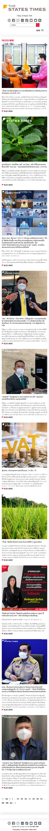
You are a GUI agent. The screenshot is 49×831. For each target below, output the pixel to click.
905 (3, 803)
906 (7, 803)
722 (22, 799)
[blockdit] (39, 20)
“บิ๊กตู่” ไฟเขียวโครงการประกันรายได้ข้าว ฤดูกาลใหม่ (22, 542)
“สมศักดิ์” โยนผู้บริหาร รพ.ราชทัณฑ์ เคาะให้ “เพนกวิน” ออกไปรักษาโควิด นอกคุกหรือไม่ (23, 398)
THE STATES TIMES (34, 826)
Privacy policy (16, 829)
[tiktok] (27, 20)
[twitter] (35, 20)
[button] (40, 30)
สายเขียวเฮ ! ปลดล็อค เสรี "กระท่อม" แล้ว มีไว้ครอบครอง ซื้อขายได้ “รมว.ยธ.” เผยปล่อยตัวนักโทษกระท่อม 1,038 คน (24, 165)
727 (41, 799)
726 (37, 799)
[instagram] (18, 20)
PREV (6, 799)
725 (33, 799)
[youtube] (32, 20)
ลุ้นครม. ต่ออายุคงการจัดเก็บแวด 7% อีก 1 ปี (19, 470)
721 (18, 799)
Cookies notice (33, 829)
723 (25, 799)
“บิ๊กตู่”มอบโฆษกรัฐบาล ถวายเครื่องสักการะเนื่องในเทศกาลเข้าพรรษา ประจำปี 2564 (24, 91)
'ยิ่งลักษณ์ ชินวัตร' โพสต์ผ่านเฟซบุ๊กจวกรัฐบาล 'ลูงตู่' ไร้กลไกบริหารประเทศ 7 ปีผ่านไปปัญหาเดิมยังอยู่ (23, 614)
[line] (23, 20)
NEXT (11, 803)
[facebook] (14, 20)
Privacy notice (24, 829)
